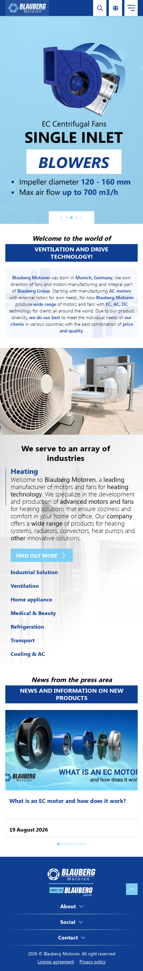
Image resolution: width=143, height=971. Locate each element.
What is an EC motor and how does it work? (67, 800)
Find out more (37, 555)
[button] (62, 218)
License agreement (56, 961)
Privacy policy (92, 961)
